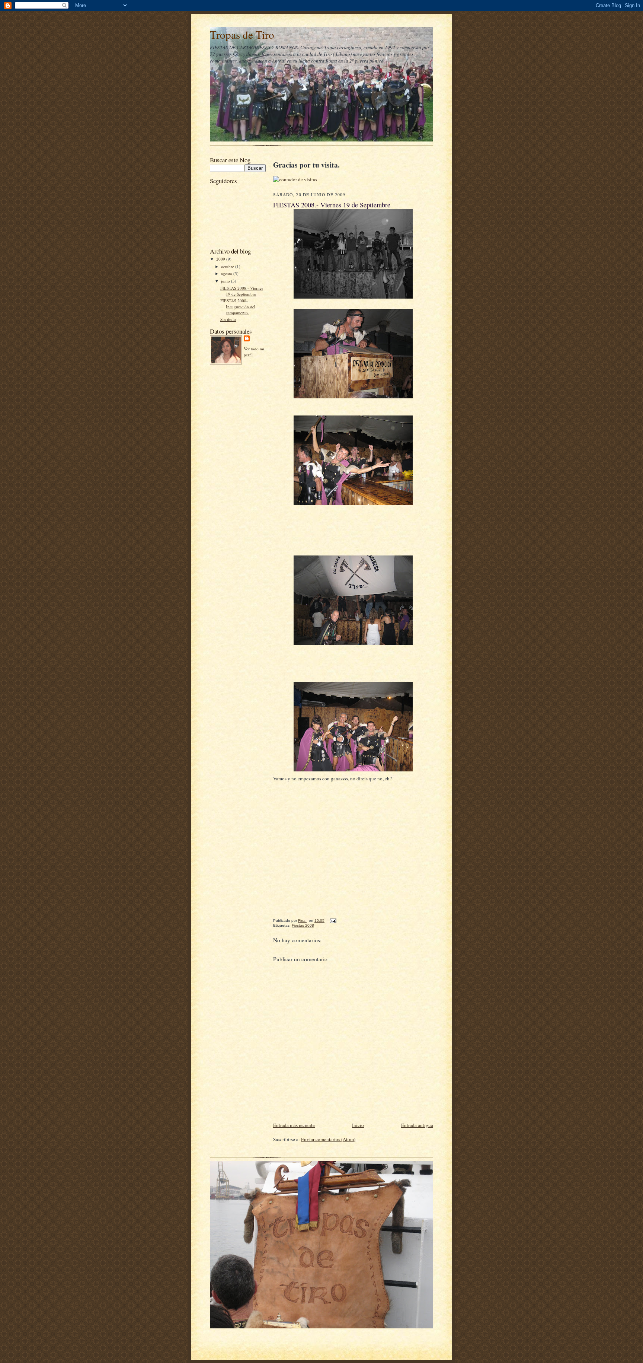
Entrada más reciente (294, 1125)
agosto (227, 273)
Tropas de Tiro (242, 34)
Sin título (228, 319)
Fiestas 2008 (303, 925)
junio (226, 281)
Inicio (358, 1125)
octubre (228, 266)
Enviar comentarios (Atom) (328, 1139)
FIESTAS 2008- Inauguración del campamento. (237, 306)
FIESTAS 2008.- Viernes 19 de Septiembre (241, 291)
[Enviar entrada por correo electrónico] (333, 920)
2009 (221, 259)
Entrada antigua (417, 1125)
